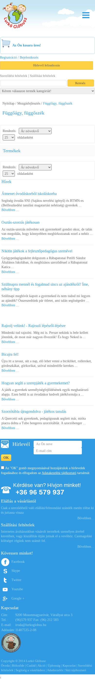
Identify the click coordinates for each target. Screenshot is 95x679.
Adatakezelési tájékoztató (59, 473)
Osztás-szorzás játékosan (20, 222)
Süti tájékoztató (75, 670)
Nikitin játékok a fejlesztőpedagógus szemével (36, 251)
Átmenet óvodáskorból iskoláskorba (29, 194)
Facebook (18, 562)
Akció (42, 665)
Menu (86, 15)
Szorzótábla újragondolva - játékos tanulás (33, 411)
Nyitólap (8, 103)
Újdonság (54, 665)
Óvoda (5, 665)
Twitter (16, 580)
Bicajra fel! (10, 354)
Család (31, 665)
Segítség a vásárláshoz (30, 670)
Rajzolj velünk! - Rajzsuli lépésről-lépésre (33, 326)
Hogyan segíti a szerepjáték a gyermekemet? (35, 383)
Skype (15, 571)
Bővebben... (85, 518)
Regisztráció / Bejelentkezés (19, 57)
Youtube (17, 589)
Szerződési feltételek (13, 76)
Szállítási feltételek (42, 76)
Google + (17, 598)
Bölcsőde (18, 665)
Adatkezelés (55, 670)
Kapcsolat (69, 665)
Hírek (6, 181)
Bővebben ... (10, 210)
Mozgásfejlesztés (28, 103)
